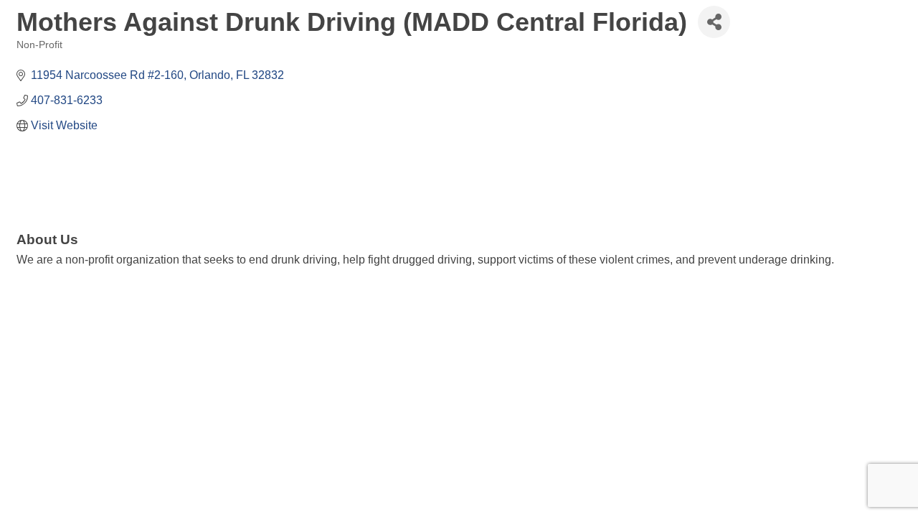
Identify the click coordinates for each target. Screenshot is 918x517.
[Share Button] (714, 22)
